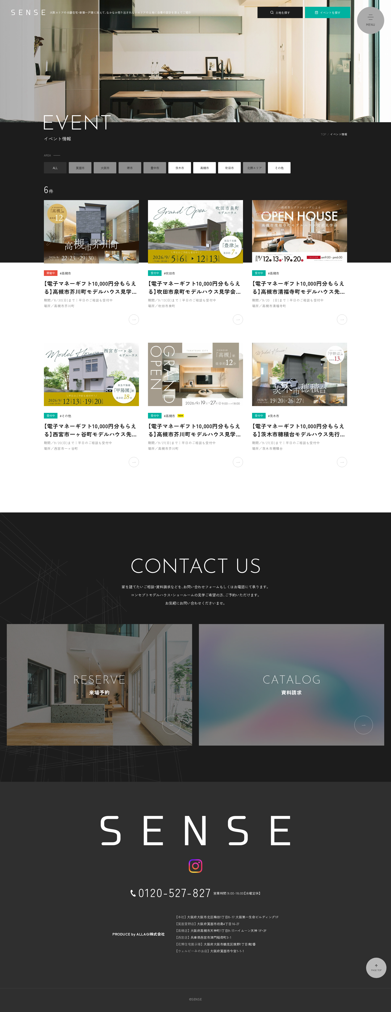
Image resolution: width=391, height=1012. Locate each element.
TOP (323, 134)
